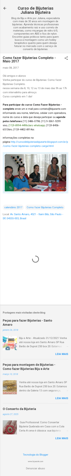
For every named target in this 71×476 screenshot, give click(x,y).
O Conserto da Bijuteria (19, 409)
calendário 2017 (13, 207)
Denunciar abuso (35, 468)
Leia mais (61, 354)
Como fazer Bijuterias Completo (45, 207)
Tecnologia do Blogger (35, 454)
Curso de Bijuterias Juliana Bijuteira (35, 10)
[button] (66, 58)
